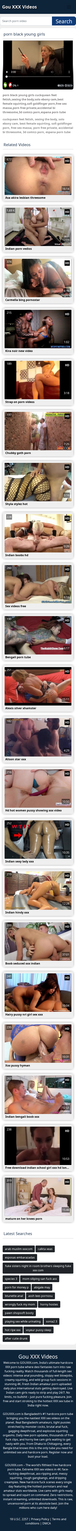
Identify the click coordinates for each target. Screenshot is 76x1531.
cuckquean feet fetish (18, 119)
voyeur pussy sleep (38, 1330)
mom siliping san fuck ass (39, 1279)
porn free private (45, 128)
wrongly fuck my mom (20, 1304)
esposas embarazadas (20, 1257)
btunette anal (14, 1296)
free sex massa (21, 128)
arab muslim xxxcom (19, 1249)
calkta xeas (45, 1249)
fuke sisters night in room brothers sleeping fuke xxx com (38, 1268)
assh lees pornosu (40, 1296)
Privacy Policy (40, 1519)
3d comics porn (33, 132)
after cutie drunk (16, 1338)
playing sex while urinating (23, 1321)
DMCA (46, 1523)
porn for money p (17, 1287)
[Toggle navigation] (69, 6)
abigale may (42, 1287)
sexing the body (46, 119)
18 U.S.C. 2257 (19, 1519)
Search (64, 21)
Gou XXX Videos (19, 7)
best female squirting (35, 123)
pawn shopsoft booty (19, 1313)
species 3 (11, 1279)
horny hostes (49, 1304)
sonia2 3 (51, 1321)
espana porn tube (58, 132)
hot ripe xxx (13, 1330)
